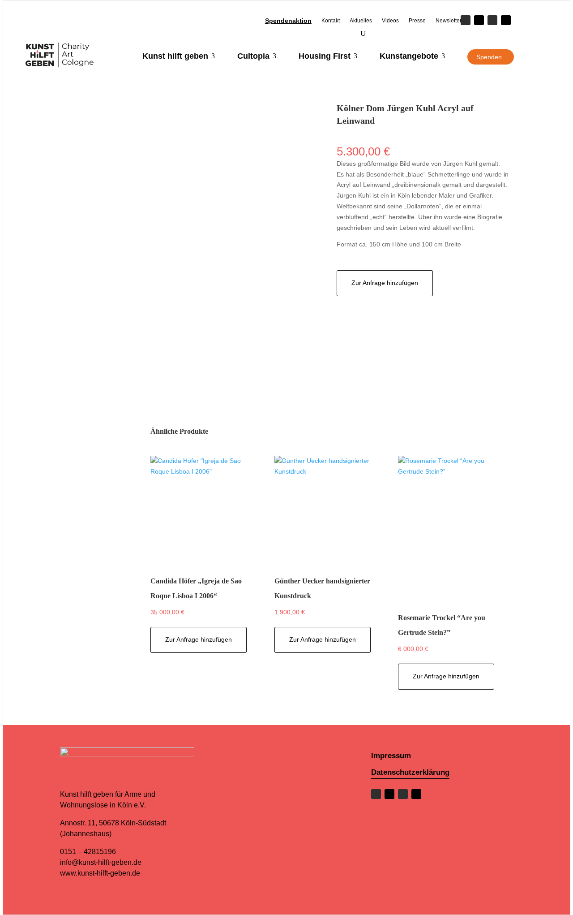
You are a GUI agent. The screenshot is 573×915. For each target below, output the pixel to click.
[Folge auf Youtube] (506, 20)
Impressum (391, 755)
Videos (390, 20)
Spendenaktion (288, 20)
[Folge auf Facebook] (376, 794)
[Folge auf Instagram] (492, 20)
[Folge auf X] (479, 20)
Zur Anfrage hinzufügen (384, 282)
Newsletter (449, 20)
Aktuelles (361, 20)
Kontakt (330, 20)
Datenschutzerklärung (410, 772)
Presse (417, 20)
